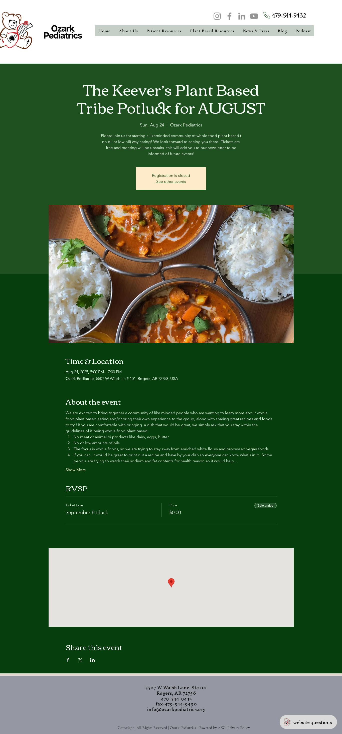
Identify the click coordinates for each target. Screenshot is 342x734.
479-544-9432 (289, 15)
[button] (128, 30)
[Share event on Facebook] (68, 660)
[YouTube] (254, 16)
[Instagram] (217, 16)
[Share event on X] (80, 660)
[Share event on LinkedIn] (92, 660)
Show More (76, 469)
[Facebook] (229, 16)
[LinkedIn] (242, 16)
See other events (171, 181)
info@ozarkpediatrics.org (176, 709)
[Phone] (266, 15)
